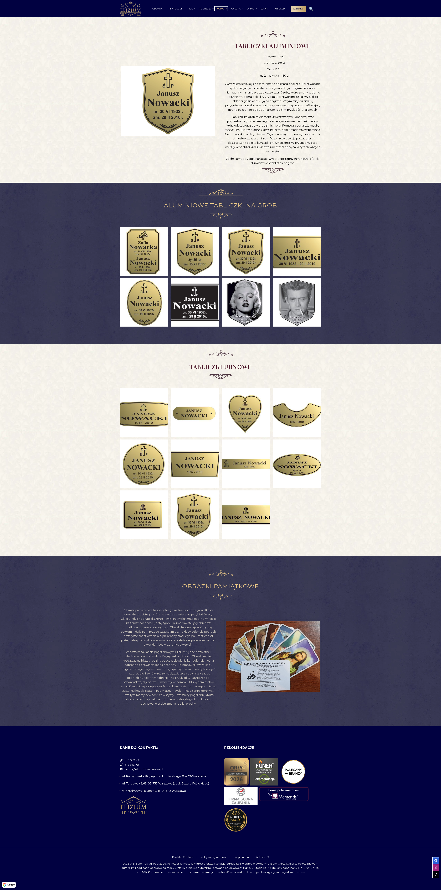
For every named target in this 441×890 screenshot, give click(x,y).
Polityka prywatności (214, 857)
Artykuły (280, 8)
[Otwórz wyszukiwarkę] (311, 8)
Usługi (221, 8)
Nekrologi (175, 8)
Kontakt (298, 8)
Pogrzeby (205, 8)
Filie (190, 8)
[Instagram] (315, 857)
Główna (157, 8)
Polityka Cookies (182, 857)
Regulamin (241, 857)
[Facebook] (311, 857)
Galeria (236, 8)
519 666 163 (132, 764)
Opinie (250, 8)
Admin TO (262, 857)
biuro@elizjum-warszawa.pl (144, 769)
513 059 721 (132, 760)
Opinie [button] (11, 884)
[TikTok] (320, 857)
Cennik (264, 8)
